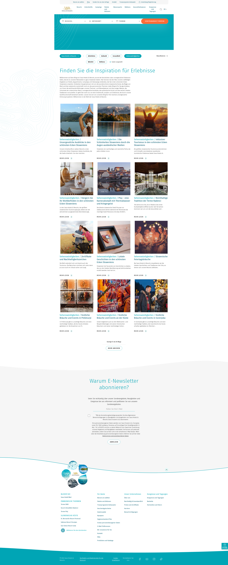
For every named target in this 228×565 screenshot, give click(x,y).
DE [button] (164, 9)
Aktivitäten (91, 56)
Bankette (150, 501)
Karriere (127, 508)
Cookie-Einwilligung (116, 559)
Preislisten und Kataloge (105, 540)
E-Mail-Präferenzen (103, 526)
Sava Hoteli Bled (66, 497)
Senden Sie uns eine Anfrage (101, 2)
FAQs (98, 537)
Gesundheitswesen (139, 7)
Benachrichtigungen (131, 512)
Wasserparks (117, 7)
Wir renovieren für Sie (104, 530)
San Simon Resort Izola (68, 526)
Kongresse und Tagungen (152, 9)
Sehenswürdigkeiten (133, 56)
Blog (88, 2)
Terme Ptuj (64, 511)
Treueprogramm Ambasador (128, 2)
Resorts (79, 7)
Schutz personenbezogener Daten (108, 523)
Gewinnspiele (101, 512)
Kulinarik (104, 56)
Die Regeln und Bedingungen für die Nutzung (91, 559)
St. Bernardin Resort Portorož (70, 518)
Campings (98, 7)
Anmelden (114, 442)
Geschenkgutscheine (104, 508)
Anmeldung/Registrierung (148, 2)
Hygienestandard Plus (104, 519)
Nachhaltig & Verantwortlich (133, 501)
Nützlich (90, 62)
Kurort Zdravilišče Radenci (69, 508)
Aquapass (100, 515)
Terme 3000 (64, 504)
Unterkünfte (88, 7)
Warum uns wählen (78, 2)
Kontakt (114, 2)
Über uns (127, 498)
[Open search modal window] (160, 9)
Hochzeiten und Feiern (154, 505)
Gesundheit (116, 56)
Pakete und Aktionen (107, 9)
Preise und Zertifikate (131, 505)
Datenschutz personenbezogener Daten (115, 436)
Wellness (127, 7)
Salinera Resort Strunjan (69, 522)
